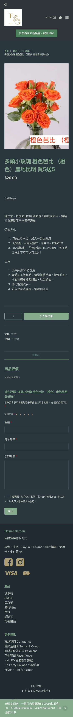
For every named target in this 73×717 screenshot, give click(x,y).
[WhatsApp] (60, 17)
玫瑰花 (8, 593)
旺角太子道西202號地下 (36, 690)
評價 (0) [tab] (36, 355)
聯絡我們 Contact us (17, 641)
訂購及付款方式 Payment (20, 651)
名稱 (8, 422)
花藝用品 (10, 621)
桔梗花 (8, 598)
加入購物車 (46, 316)
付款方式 (21, 538)
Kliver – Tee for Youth (18, 669)
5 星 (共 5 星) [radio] (33, 414)
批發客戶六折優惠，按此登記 (36, 33)
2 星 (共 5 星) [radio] (21, 414)
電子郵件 (10, 439)
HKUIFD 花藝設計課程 (18, 660)
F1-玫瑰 (15, 338)
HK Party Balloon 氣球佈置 (22, 665)
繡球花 (8, 616)
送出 (10, 511)
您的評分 (9, 414)
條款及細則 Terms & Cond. (21, 646)
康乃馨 (8, 602)
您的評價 (10, 456)
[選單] (67, 17)
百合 (7, 612)
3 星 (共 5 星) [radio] (25, 414)
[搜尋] (5, 4)
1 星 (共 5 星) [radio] (17, 414)
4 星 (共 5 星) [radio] (29, 414)
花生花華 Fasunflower (18, 655)
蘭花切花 (10, 607)
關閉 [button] (65, 708)
